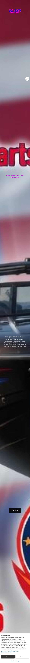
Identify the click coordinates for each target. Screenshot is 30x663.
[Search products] (27, 79)
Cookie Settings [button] (15, 661)
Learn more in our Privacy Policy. (9, 651)
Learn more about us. (6, 652)
